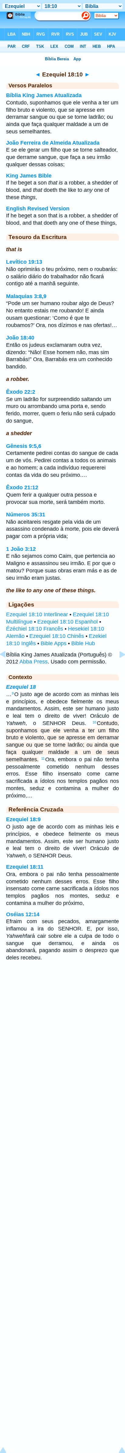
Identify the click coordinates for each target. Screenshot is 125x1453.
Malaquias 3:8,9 (26, 296)
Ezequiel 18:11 (24, 867)
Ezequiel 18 (21, 687)
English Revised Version (37, 209)
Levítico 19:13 (24, 262)
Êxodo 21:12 (22, 487)
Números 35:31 (25, 515)
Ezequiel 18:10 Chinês (56, 636)
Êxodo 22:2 (20, 392)
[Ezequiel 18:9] (7, 668)
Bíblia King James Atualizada (44, 95)
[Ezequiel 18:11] (117, 668)
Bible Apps (53, 643)
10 (94, 722)
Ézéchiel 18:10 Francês (34, 629)
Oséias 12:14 (22, 914)
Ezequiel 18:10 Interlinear (37, 614)
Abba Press (33, 662)
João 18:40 (20, 338)
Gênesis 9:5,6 (23, 446)
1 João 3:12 (21, 549)
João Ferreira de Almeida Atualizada (53, 143)
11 (43, 758)
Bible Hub (83, 643)
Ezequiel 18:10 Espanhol (67, 622)
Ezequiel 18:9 (23, 819)
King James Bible (29, 176)
